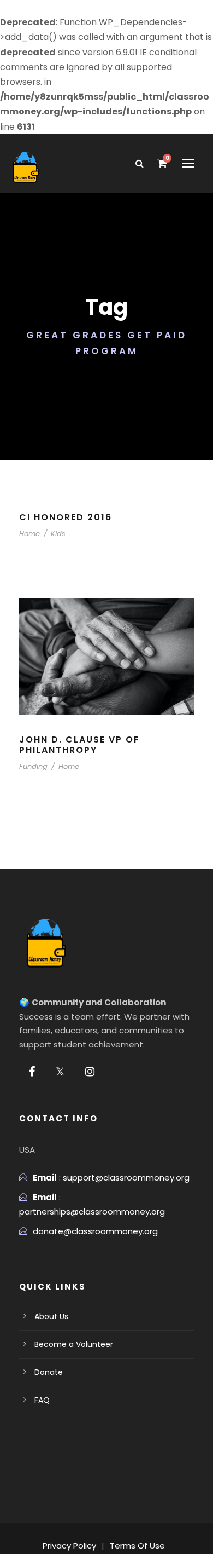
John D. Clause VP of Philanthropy (79, 744)
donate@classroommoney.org (95, 1231)
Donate (48, 1372)
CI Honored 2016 (65, 517)
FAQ (42, 1400)
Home (29, 533)
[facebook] (32, 1071)
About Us (51, 1316)
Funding (33, 766)
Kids (58, 533)
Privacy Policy (69, 1545)
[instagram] (89, 1071)
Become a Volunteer (73, 1344)
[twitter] (60, 1071)
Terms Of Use (137, 1545)
